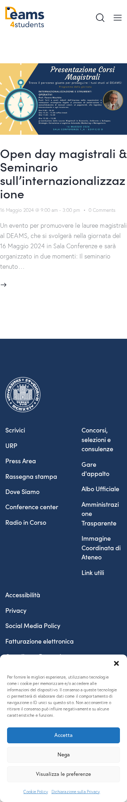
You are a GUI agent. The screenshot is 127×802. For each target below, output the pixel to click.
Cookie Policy (35, 791)
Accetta (63, 735)
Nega (64, 754)
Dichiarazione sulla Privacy (76, 791)
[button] (116, 663)
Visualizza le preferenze (63, 774)
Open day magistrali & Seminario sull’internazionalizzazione (63, 173)
